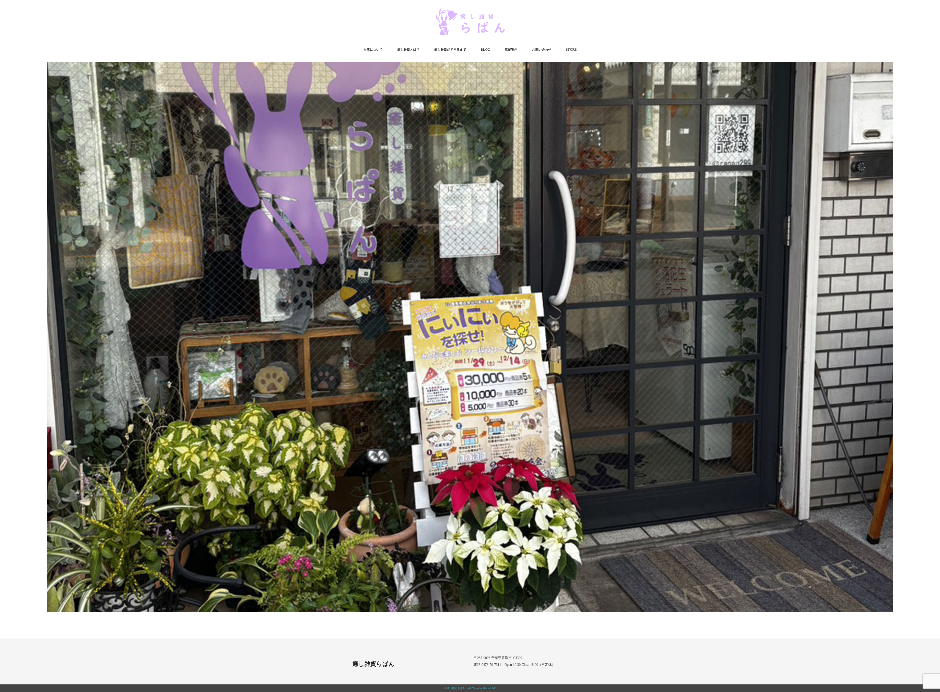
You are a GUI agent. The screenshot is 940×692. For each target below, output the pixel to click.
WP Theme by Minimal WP (482, 688)
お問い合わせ (541, 49)
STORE (571, 49)
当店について (373, 49)
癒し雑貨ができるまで (450, 49)
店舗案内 (511, 49)
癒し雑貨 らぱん (456, 688)
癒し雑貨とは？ (408, 49)
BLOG (485, 49)
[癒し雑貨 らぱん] (470, 10)
